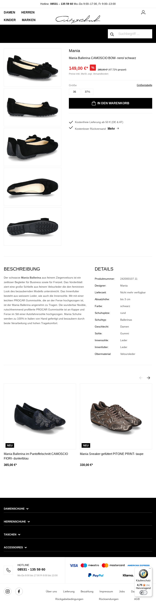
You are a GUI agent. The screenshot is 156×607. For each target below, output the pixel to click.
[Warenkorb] (150, 10)
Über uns (51, 591)
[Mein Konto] (143, 12)
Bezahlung (87, 591)
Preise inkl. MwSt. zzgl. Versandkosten (88, 74)
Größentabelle (144, 85)
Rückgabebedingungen (69, 599)
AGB (137, 599)
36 (74, 91)
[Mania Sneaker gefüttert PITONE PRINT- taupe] (116, 416)
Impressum (106, 591)
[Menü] (150, 569)
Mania (74, 50)
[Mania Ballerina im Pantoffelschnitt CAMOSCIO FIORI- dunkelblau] (40, 416)
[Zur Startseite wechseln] (78, 19)
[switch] (143, 592)
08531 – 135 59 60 (61, 3)
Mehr (111, 128)
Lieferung (69, 591)
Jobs (122, 591)
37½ (87, 91)
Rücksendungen (109, 599)
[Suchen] (112, 33)
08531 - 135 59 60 (31, 569)
